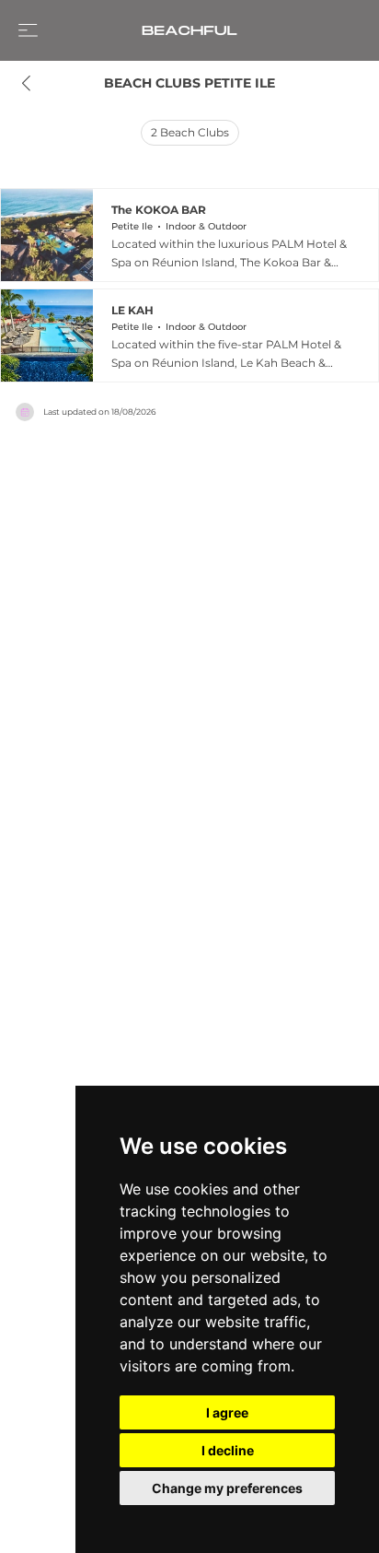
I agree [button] (227, 1412)
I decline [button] (227, 1450)
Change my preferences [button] (227, 1488)
